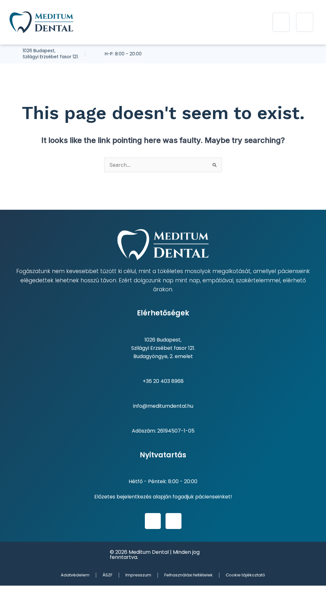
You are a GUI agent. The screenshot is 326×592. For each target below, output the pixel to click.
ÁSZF (107, 575)
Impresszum (138, 575)
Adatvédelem (75, 575)
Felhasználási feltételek (188, 575)
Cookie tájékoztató (245, 575)
